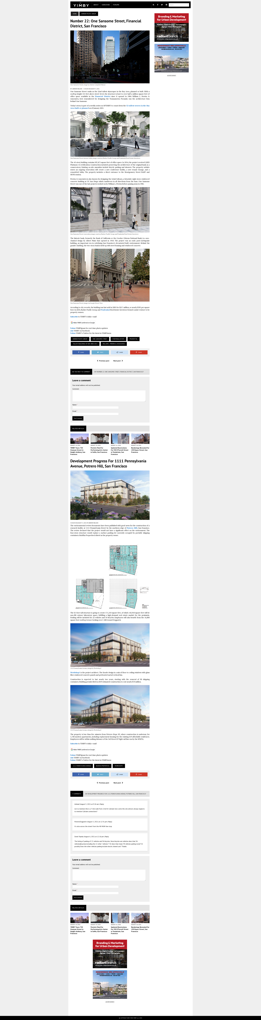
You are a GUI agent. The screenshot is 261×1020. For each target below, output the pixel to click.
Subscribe (106, 5)
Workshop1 (75, 672)
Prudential (105, 310)
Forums (116, 5)
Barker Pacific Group (80, 339)
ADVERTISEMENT (110, 1002)
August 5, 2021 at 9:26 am (89, 804)
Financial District (102, 96)
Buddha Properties (102, 766)
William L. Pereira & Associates (114, 344)
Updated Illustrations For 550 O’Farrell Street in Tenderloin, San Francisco (119, 451)
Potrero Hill (132, 528)
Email (74, 411)
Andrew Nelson (77, 89)
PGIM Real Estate (118, 339)
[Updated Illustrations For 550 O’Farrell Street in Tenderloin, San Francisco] (120, 442)
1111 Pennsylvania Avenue (82, 766)
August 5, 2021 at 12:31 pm (97, 822)
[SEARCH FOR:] (179, 5)
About (96, 5)
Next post (117, 361)
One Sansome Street (100, 339)
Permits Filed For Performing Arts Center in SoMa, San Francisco (99, 450)
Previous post (104, 361)
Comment (75, 389)
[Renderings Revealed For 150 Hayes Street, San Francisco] (140, 442)
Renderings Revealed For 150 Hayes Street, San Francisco (140, 450)
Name (74, 405)
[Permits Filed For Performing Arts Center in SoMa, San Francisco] (100, 442)
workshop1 (119, 766)
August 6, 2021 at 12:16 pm (94, 837)
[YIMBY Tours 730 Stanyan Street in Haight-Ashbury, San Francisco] (79, 442)
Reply (102, 804)
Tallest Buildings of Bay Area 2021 (85, 344)
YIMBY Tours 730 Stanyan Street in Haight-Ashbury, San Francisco (77, 451)
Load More (110, 1009)
